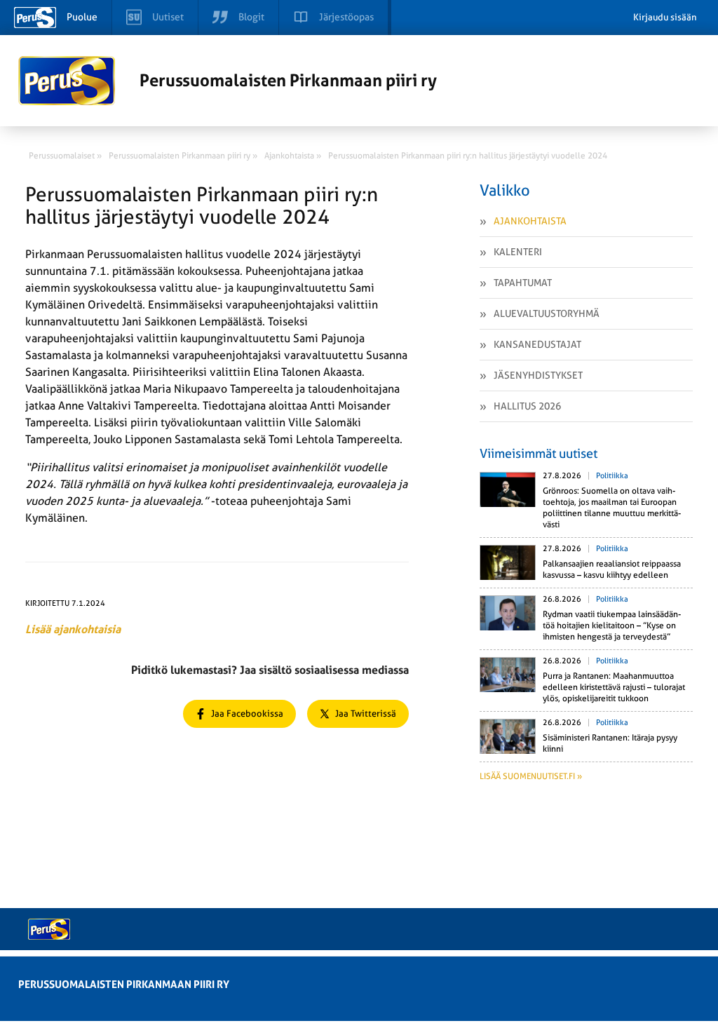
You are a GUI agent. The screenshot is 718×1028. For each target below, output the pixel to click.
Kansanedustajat (537, 344)
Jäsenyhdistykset (538, 375)
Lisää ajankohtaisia (73, 629)
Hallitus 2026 (527, 406)
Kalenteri (518, 251)
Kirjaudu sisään (665, 17)
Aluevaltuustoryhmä (547, 313)
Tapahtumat (523, 282)
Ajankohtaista (530, 220)
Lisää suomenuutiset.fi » (531, 776)
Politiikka (612, 476)
